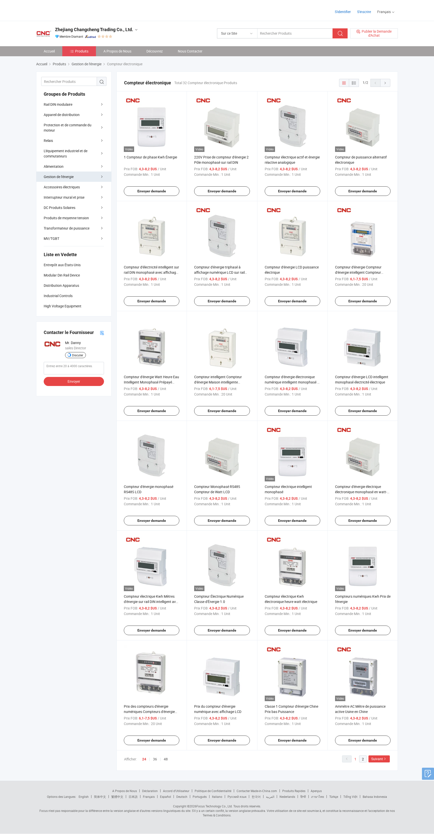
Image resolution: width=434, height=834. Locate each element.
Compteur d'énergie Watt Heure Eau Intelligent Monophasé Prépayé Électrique (151, 382)
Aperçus (316, 791)
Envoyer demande (151, 191)
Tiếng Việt (350, 797)
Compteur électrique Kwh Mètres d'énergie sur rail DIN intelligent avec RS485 (151, 601)
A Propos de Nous (117, 51)
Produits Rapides (293, 791)
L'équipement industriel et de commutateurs (65, 153)
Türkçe (333, 797)
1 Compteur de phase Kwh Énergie (150, 157)
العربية (270, 797)
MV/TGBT (51, 238)
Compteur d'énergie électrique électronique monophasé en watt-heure (361, 491)
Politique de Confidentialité (213, 791)
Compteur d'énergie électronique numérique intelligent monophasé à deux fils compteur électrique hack (292, 382)
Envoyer (74, 381)
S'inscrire (364, 11)
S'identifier (343, 11)
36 (155, 759)
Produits (81, 51)
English (84, 797)
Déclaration (150, 791)
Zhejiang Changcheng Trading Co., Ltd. (94, 29)
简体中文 (100, 797)
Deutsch (181, 797)
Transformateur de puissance (66, 228)
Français (149, 797)
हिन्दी (303, 797)
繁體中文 (117, 797)
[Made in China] (68, 10)
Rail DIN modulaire (58, 104)
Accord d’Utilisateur (176, 791)
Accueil (49, 51)
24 (144, 759)
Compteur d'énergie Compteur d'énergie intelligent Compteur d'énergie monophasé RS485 (358, 272)
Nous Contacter (190, 51)
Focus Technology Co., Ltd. (214, 806)
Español (165, 797)
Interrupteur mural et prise (64, 197)
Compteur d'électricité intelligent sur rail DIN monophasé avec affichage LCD (151, 272)
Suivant (377, 758)
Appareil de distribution (62, 114)
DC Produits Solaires (59, 207)
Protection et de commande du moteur (67, 128)
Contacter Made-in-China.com (257, 791)
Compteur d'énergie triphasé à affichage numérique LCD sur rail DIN (219, 272)
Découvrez (154, 51)
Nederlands (287, 797)
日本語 (133, 797)
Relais (48, 140)
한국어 (256, 797)
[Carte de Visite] (102, 332)
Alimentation (54, 166)
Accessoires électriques (62, 187)
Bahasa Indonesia (375, 797)
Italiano (217, 797)
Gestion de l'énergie (59, 176)
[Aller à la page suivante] (385, 83)
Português (200, 797)
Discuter (77, 355)
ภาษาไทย (317, 797)
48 (166, 759)
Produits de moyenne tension (66, 217)
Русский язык (237, 797)
